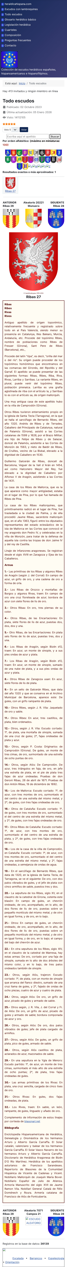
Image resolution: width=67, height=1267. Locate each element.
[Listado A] (8, 152)
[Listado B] (13, 152)
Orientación (12, 1262)
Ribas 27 (10, 191)
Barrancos (36, 1258)
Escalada (18, 1258)
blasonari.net (32, 1121)
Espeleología (56, 1258)
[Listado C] (19, 152)
